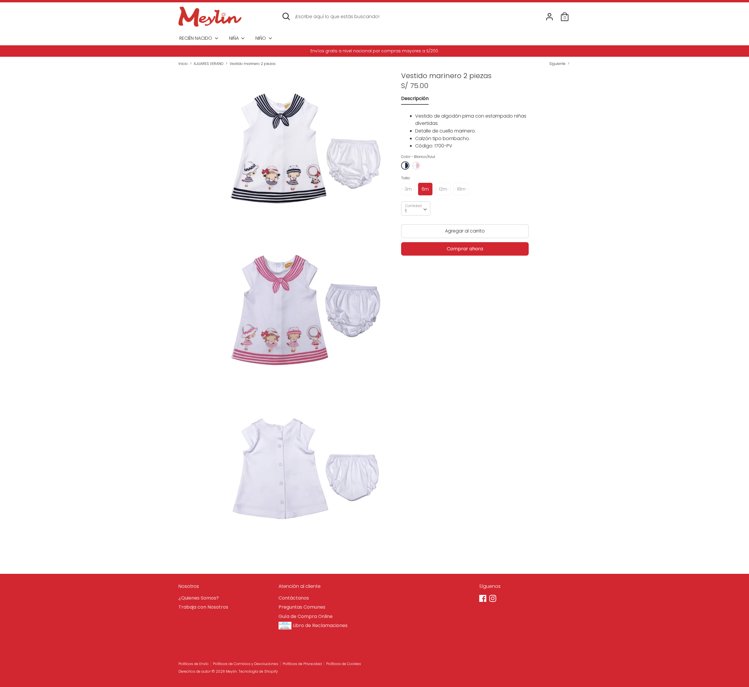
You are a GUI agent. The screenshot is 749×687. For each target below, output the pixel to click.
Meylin (231, 671)
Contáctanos (294, 598)
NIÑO (261, 38)
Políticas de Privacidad (302, 663)
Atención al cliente (300, 586)
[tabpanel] (465, 129)
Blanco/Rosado (416, 165)
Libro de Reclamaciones (320, 625)
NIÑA (234, 38)
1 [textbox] (405, 211)
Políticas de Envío (193, 663)
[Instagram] (493, 599)
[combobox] (415, 209)
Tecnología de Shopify (258, 671)
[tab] (415, 100)
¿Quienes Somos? (198, 598)
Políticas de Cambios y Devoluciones (245, 663)
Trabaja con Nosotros (203, 607)
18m (461, 189)
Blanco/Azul (405, 165)
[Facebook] (483, 599)
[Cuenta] (549, 14)
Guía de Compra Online (306, 616)
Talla (405, 178)
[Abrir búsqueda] (286, 16)
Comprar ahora (465, 248)
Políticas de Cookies (343, 663)
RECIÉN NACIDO (196, 38)
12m (443, 189)
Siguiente (557, 63)
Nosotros (188, 586)
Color (418, 156)
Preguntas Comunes (302, 607)
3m (408, 189)
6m (425, 189)
